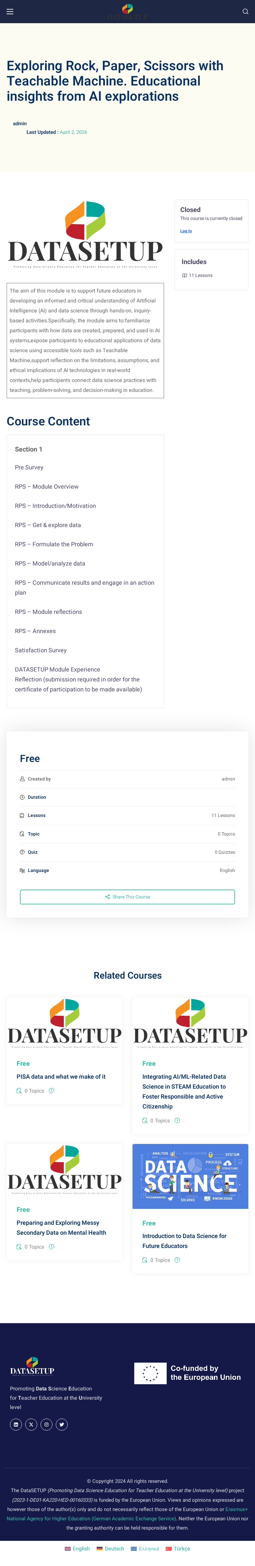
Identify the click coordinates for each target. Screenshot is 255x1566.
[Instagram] (46, 1425)
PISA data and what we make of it (61, 1076)
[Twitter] (62, 1425)
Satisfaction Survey (41, 650)
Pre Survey (29, 467)
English (227, 870)
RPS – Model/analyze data (50, 563)
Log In (186, 231)
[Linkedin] (16, 1425)
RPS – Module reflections (48, 612)
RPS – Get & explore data (48, 525)
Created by (39, 779)
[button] (245, 11)
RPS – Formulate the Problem (54, 544)
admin (20, 123)
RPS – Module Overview (47, 486)
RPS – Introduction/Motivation (55, 506)
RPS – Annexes (35, 631)
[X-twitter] (31, 1425)
